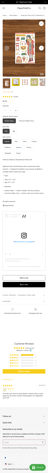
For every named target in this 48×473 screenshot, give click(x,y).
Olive (24, 141)
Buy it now (24, 285)
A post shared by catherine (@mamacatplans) (24, 266)
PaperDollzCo (12, 469)
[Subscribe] (42, 442)
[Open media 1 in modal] (41, 23)
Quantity (6, 106)
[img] (7, 385)
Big (14, 131)
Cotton (34, 141)
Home (4, 15)
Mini (6, 131)
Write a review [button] (24, 371)
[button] (4, 8)
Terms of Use (24, 448)
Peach (18, 153)
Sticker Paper (9, 121)
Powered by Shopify (23, 469)
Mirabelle (8, 153)
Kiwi (16, 141)
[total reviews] (24, 92)
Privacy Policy (33, 448)
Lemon (7, 141)
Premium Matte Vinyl (26, 121)
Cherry (28, 147)
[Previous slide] (6, 48)
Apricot (18, 147)
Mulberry (8, 147)
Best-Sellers (13, 15)
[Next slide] (41, 48)
